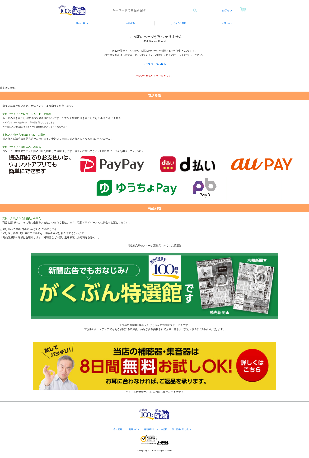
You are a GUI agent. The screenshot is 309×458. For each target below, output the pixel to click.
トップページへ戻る (154, 64)
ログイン (227, 10)
